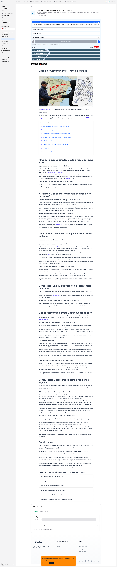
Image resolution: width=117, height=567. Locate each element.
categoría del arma (43, 319)
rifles (49, 254)
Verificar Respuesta (66, 41)
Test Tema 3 (58, 549)
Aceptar (51, 562)
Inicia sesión (36, 511)
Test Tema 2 (58, 546)
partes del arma (59, 224)
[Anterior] (33, 41)
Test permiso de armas (39, 6)
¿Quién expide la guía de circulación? (49, 481)
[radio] (66, 29)
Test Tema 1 (58, 544)
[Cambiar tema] (106, 2)
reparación (67, 178)
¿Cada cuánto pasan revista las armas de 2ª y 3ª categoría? (55, 494)
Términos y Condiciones (83, 549)
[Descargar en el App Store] (34, 64)
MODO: (91, 47)
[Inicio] (31, 7)
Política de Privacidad (83, 546)
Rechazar (45, 562)
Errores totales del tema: (40, 56)
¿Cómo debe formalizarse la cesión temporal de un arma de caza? (56, 499)
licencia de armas (56, 295)
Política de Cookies (82, 551)
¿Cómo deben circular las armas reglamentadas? (52, 485)
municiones (57, 246)
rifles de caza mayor (51, 172)
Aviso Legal (81, 544)
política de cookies (69, 560)
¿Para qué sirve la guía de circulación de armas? (52, 476)
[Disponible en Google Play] (43, 64)
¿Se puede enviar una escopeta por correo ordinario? (53, 490)
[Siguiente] (99, 41)
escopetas (60, 172)
